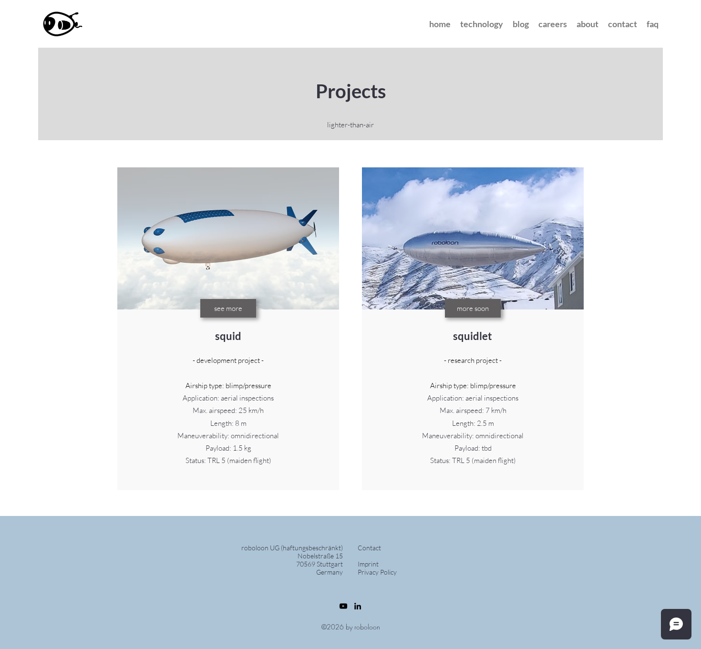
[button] (521, 24)
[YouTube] (343, 606)
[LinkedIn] (357, 606)
